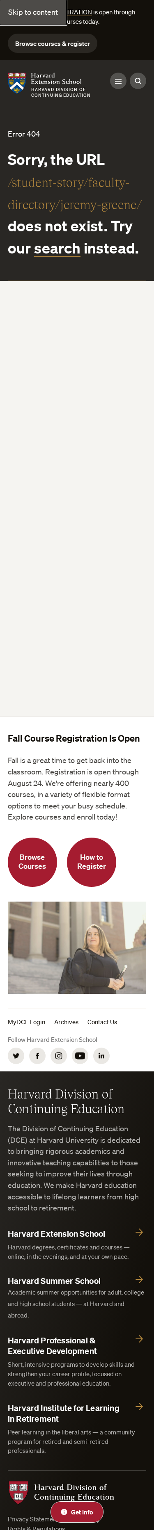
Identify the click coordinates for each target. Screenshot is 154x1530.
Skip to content (33, 11)
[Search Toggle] (138, 81)
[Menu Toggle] (118, 81)
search (57, 248)
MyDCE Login (26, 1022)
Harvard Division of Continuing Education (66, 1101)
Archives (66, 1022)
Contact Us (102, 1022)
